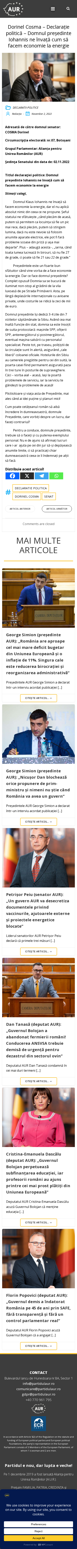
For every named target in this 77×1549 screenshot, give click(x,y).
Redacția (17, 114)
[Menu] (53, 9)
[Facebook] (12, 475)
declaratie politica (31, 488)
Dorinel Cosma (27, 496)
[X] (27, 475)
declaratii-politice (25, 107)
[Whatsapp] (56, 475)
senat (49, 496)
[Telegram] (42, 475)
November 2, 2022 (42, 114)
